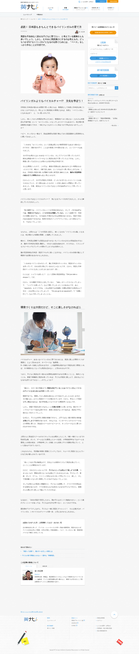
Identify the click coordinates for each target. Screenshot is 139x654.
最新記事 (45, 566)
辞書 (66, 8)
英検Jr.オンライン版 (77, 620)
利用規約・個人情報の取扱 (104, 628)
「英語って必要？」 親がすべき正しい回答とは (37, 551)
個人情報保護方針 (102, 631)
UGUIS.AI (74, 623)
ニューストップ (51, 620)
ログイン (102, 1)
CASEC (74, 625)
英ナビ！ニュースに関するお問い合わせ (32, 612)
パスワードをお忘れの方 (103, 62)
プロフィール (28, 566)
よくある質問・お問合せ (87, 1)
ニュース (50, 8)
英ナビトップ (24, 19)
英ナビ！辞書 (50, 628)
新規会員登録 (113, 1)
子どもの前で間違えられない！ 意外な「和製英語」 (38, 555)
